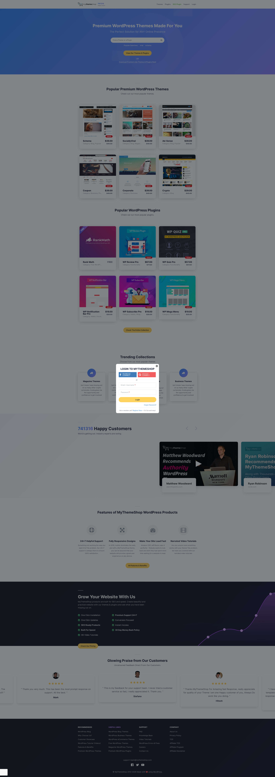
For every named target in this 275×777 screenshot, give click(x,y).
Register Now (137, 410)
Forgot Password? (150, 405)
